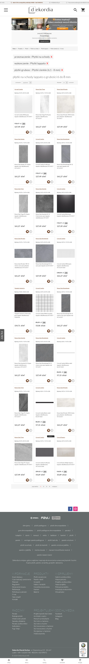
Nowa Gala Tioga (40, 89)
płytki (72, 535)
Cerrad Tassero (61, 437)
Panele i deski (38, 579)
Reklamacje (16, 589)
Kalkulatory (16, 626)
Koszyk (80, 662)
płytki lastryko (53, 540)
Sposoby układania (18, 621)
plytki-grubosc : (37, 69)
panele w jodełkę (25, 550)
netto (45, 535)
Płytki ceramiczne (40, 577)
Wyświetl (59, 82)
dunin (27, 535)
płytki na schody (26, 545)
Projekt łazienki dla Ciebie (43, 614)
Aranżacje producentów (63, 589)
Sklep (8, 662)
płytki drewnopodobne (58, 525)
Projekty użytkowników (63, 582)
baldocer (53, 535)
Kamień (36, 589)
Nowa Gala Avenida (41, 189)
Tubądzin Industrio (20, 288)
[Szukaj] (75, 10)
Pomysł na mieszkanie (41, 619)
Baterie (36, 592)
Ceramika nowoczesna (41, 587)
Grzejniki (37, 582)
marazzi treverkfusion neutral (59, 550)
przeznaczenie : (32, 56)
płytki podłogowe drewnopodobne (49, 530)
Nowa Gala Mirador (62, 89)
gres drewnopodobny (25, 530)
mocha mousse (40, 550)
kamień (63, 535)
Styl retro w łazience (41, 621)
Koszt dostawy (17, 577)
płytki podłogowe (40, 525)
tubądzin (18, 535)
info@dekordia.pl (47, 2)
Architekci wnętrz (40, 616)
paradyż (68, 530)
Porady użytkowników (19, 624)
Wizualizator (59, 592)
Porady (14, 614)
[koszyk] (27, 132)
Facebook (58, 614)
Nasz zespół (16, 597)
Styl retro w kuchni (40, 624)
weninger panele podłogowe (34, 540)
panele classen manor (44, 555)
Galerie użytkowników (63, 577)
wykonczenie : (30, 63)
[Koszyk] (83, 10)
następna (54, 486)
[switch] (83, 655)
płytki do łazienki (41, 545)
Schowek (62, 662)
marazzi (36, 535)
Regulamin (16, 584)
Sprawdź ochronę (45, 41)
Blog (56, 619)
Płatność (15, 582)
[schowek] (30, 132)
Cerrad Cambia (19, 89)
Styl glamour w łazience (42, 631)
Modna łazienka (39, 634)
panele (17, 540)
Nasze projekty (60, 584)
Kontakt (15, 599)
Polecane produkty (61, 587)
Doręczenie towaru (19, 587)
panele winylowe (67, 540)
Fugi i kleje (16, 629)
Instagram (58, 616)
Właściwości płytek (19, 619)
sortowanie (18, 82)
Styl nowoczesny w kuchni (43, 629)
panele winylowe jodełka (59, 545)
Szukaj (44, 662)
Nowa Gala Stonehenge (63, 139)
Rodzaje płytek (17, 616)
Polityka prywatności (19, 592)
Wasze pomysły (60, 579)
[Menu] (6, 9)
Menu (26, 662)
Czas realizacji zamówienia (21, 579)
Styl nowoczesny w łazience (43, 626)
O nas (14, 594)
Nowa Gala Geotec (20, 139)
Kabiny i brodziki (39, 584)
